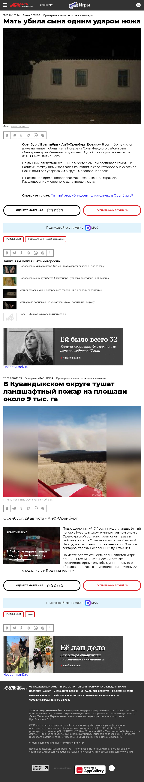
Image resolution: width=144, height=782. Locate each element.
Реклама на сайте (122, 691)
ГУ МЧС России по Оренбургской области (28, 499)
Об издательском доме (43, 687)
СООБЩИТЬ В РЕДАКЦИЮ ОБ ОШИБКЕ (49, 700)
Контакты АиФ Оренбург (95, 691)
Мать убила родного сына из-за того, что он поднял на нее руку (57, 302)
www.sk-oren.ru (20, 126)
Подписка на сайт (40, 691)
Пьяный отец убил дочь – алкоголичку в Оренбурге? (92, 195)
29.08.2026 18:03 (12, 378)
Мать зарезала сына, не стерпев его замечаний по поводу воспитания (61, 290)
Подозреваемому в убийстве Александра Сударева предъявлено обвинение (65, 278)
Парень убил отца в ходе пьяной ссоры (43, 314)
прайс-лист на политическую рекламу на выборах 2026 (85, 695)
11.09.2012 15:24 (11, 15)
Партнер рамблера (61, 768)
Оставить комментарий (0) (112, 210)
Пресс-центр (67, 687)
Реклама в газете (39, 695)
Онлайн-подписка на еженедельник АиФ (102, 687)
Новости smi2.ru (15, 367)
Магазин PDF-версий (66, 691)
